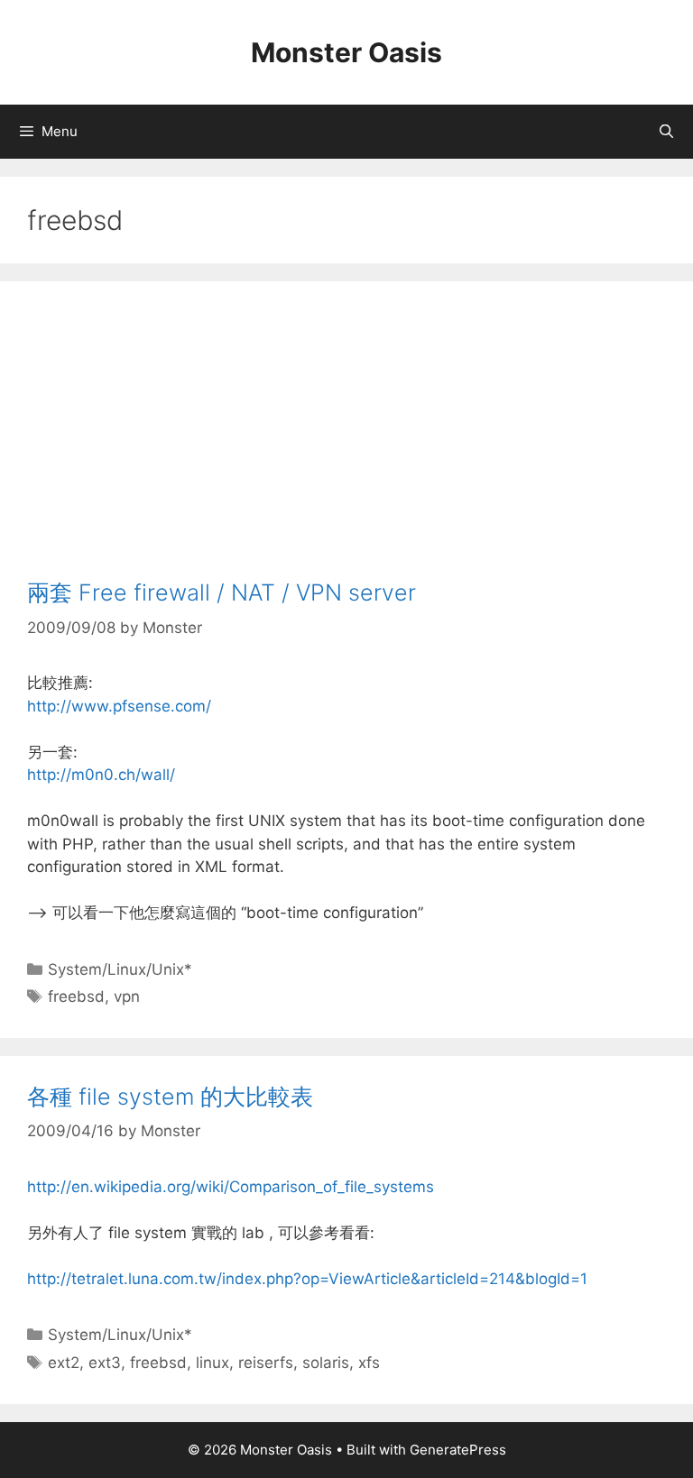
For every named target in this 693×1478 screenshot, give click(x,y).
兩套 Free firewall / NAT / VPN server (221, 592)
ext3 (104, 1363)
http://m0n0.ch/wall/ (101, 775)
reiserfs (265, 1363)
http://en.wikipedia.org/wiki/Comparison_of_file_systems (230, 1187)
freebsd (76, 996)
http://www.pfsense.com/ (119, 706)
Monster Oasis (346, 52)
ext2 (63, 1363)
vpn (127, 996)
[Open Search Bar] (666, 132)
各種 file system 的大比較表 (170, 1096)
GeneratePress (458, 1449)
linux (212, 1363)
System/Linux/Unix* (120, 969)
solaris (325, 1363)
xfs (369, 1363)
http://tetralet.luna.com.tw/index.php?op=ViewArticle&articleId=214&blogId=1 (307, 1279)
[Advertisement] (346, 443)
